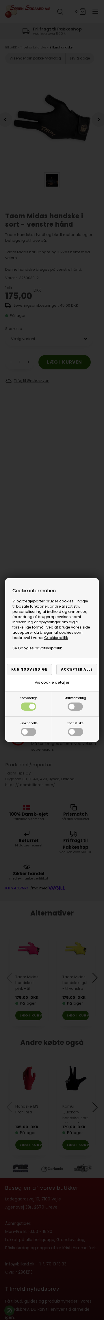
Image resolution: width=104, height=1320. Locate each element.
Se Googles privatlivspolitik (37, 648)
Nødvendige (28, 698)
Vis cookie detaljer (52, 682)
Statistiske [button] (75, 723)
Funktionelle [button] (28, 723)
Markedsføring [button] (75, 698)
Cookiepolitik (56, 637)
